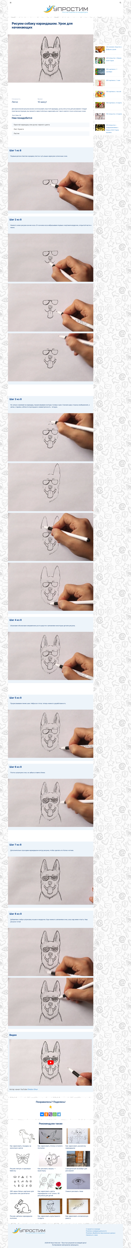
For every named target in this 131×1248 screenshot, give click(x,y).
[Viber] (50, 1076)
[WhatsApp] (55, 1076)
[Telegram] (59, 1076)
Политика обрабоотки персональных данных (100, 1195)
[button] (10, 2)
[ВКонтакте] (42, 1076)
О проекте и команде (93, 1191)
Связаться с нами (92, 1197)
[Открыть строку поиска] (120, 2)
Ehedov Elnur (33, 1051)
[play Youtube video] (50, 1024)
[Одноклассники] (46, 1076)
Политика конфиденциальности (96, 1193)
